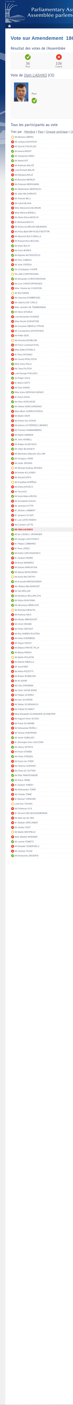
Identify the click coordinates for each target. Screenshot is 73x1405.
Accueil (9, 26)
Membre (29, 132)
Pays (41, 132)
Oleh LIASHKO (35, 75)
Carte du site (10, 1)
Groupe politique (57, 132)
